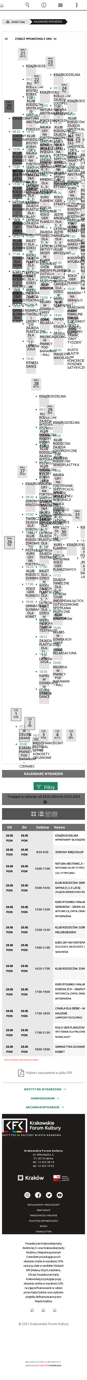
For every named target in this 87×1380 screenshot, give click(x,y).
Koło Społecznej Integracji (58, 496)
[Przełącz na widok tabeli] (41, 814)
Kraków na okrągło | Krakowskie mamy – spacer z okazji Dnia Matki (72, 297)
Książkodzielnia (31, 66)
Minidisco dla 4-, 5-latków (58, 514)
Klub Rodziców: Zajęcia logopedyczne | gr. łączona (58, 444)
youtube (60, 1195)
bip (61, 1179)
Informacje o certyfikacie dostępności (43, 1336)
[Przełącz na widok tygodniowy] (48, 814)
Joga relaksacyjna (58, 651)
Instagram (27, 1195)
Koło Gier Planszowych (58, 566)
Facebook (38, 1195)
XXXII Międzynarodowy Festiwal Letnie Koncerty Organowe (38, 744)
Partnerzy (43, 1210)
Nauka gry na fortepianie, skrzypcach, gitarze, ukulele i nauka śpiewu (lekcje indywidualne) (58, 479)
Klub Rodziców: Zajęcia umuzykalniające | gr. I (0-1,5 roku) (72, 123)
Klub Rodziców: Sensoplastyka (58, 461)
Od (9, 827)
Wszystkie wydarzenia (43, 1089)
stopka (33, 1127)
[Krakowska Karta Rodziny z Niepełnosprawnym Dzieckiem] (43, 1310)
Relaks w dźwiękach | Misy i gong (58, 636)
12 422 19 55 (46, 1165)
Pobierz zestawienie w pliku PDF (49, 1073)
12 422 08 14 (46, 1162)
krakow (31, 1178)
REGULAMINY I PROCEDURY (44, 1205)
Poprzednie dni (6, 38)
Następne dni (55, 38)
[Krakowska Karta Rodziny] (32, 1310)
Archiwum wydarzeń (42, 1107)
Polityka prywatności (43, 1221)
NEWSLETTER (43, 1231)
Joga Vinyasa (58, 616)
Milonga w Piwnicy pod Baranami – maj (58, 671)
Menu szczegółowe (77, 5)
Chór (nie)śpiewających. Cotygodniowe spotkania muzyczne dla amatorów (58, 602)
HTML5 (37, 1350)
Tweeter (49, 1195)
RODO (43, 1226)
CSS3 (43, 1350)
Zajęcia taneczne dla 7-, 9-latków (58, 584)
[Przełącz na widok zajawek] (34, 814)
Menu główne (60, 5)
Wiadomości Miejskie (43, 1215)
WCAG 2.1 (56, 1350)
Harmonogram (43, 1098)
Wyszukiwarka (27, 5)
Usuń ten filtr (45, 802)
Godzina (42, 827)
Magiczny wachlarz (59, 356)
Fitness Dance (31, 364)
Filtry (49, 787)
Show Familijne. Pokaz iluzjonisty (72, 315)
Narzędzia (44, 5)
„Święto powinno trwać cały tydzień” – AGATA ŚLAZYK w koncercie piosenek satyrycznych (72, 332)
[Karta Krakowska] (54, 1310)
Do (24, 827)
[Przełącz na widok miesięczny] (54, 814)
